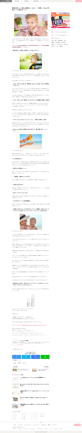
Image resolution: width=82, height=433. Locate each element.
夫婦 (24, 416)
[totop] (41, 422)
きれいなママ (66, 44)
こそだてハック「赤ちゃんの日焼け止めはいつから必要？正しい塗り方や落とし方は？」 (27, 333)
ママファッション (59, 44)
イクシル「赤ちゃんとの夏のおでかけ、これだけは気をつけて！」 (24, 331)
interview (26, 1)
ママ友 (43, 416)
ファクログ (55, 428)
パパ (57, 46)
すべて (15, 413)
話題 (24, 418)
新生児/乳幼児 (60, 40)
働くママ (53, 46)
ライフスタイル (35, 416)
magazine (17, 1)
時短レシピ (53, 44)
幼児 (65, 40)
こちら (16, 313)
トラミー (15, 428)
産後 (55, 40)
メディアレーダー (32, 428)
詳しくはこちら (20, 344)
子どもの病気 (58, 42)
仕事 (15, 418)
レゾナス (61, 428)
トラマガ (19, 428)
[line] (45, 357)
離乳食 (53, 42)
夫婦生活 (61, 46)
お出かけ (20, 40)
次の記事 (46, 366)
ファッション (26, 413)
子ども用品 (63, 42)
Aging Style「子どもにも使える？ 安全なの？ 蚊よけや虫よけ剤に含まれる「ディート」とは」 (29, 334)
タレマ (51, 428)
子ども (43, 413)
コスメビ (46, 428)
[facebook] (16, 357)
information (36, 1)
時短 (17, 247)
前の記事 (15, 366)
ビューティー (35, 413)
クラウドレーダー (40, 428)
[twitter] (26, 357)
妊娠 (52, 40)
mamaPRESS (7, 3)
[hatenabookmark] (35, 357)
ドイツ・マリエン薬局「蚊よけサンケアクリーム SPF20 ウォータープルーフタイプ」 (32, 325)
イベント (34, 418)
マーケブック (25, 428)
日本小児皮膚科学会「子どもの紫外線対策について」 (24, 330)
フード (15, 416)
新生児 (21, 250)
